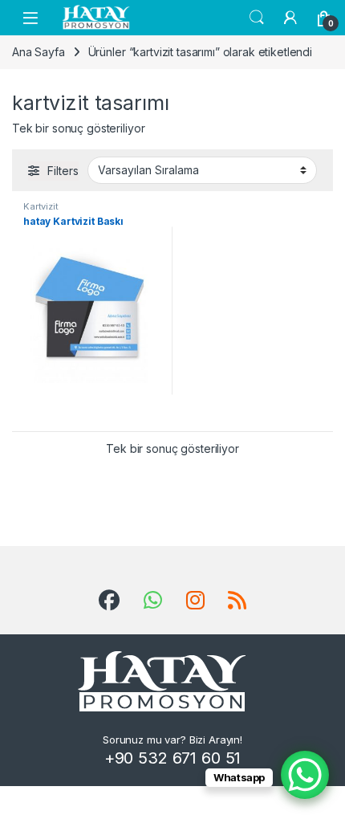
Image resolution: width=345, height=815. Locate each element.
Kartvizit (41, 206)
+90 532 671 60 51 (173, 758)
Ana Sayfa (38, 52)
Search (257, 17)
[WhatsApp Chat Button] (305, 775)
